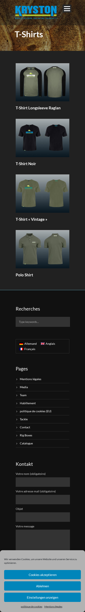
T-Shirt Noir (26, 163)
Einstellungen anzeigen (42, 597)
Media (24, 387)
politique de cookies (31, 606)
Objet (19, 508)
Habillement (28, 403)
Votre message (25, 526)
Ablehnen (42, 586)
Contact (25, 427)
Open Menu (67, 9)
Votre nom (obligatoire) (31, 473)
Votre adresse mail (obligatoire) (36, 491)
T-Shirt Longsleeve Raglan (38, 107)
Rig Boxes (26, 435)
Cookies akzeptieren (43, 575)
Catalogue (26, 443)
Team (23, 395)
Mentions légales (53, 606)
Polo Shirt (24, 274)
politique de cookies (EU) (35, 411)
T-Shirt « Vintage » (31, 219)
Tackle (24, 419)
